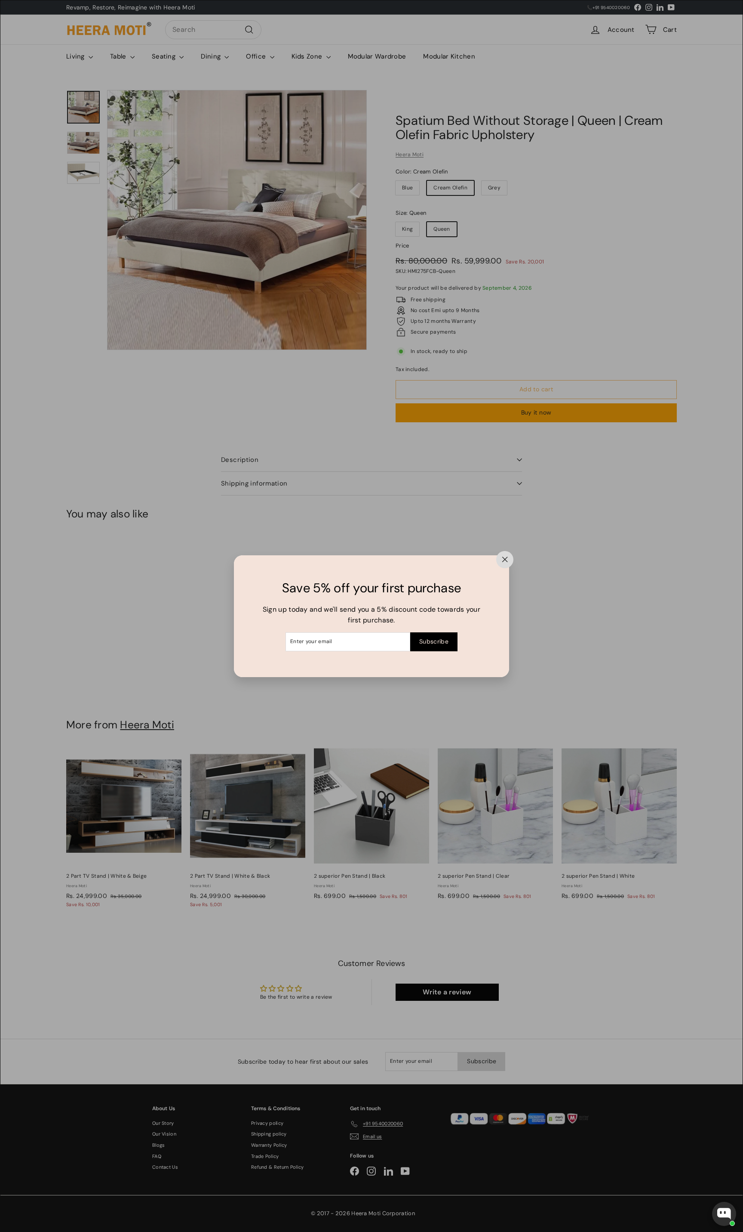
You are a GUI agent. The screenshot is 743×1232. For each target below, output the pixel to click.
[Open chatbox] (724, 1214)
